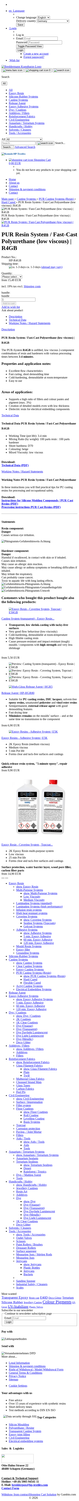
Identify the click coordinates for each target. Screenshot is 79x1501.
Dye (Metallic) (24, 1039)
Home (12, 179)
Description (15, 316)
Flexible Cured (32, 982)
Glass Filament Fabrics (29, 1065)
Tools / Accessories (20, 133)
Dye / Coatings (17, 109)
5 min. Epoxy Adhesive (37, 936)
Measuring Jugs (25, 1257)
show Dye (29, 1201)
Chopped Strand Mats (29, 1082)
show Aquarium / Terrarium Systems (37, 1155)
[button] (17, 10)
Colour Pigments (57, 1302)
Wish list (14, 60)
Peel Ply (21, 1092)
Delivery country (26, 20)
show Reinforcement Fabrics (32, 1062)
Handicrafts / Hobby (21, 126)
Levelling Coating (34, 1118)
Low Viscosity (32, 896)
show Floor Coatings (36, 1112)
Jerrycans (21, 1261)
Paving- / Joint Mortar (29, 1131)
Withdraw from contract (15, 1494)
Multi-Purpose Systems (29, 890)
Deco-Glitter (55, 1297)
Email (19, 38)
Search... (60, 143)
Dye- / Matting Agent (28, 1174)
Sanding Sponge (25, 1280)
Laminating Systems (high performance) (39, 906)
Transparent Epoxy (14, 1297)
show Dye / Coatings (28, 1015)
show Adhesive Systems (38, 933)
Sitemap (13, 1379)
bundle (5, 295)
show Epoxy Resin (27, 886)
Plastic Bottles (32, 1267)
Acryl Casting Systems (29, 986)
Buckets (28, 1274)
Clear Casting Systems (29, 966)
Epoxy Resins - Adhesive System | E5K (24, 737)
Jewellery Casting (33, 1302)
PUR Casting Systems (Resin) (33, 972)
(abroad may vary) (51, 267)
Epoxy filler (23, 949)
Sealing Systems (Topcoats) (39, 923)
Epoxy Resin (16, 93)
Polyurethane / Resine (21, 1427)
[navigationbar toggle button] (12, 70)
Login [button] (13, 28)
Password (21, 42)
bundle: (5, 292)
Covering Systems (26, 916)
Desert (27, 1168)
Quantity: (6, 273)
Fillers (19, 1055)
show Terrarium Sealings (38, 1165)
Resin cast (34, 1297)
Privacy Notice (17, 1376)
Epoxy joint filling (19, 1434)
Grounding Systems (27, 952)
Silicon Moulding (19, 1424)
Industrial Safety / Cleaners (31, 1284)
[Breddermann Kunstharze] (21, 66)
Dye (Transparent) (26, 1029)
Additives (21, 1052)
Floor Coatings (24, 1108)
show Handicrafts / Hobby (31, 1184)
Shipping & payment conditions (27, 189)
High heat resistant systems (31, 913)
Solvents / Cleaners (20, 129)
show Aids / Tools (34, 1141)
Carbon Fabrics (25, 1088)
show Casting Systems (29, 962)
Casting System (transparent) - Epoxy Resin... (27, 618)
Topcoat (21, 1125)
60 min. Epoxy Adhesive (38, 939)
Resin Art (21, 1191)
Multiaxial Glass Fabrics (30, 1078)
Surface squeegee (26, 1251)
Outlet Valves (24, 1237)
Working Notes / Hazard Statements (29, 323)
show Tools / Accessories (30, 1234)
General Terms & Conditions (25, 1372)
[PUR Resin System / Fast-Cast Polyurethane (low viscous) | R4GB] (39, 225)
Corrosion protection (28, 1128)
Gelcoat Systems (33, 926)
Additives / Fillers (19, 113)
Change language (26, 17)
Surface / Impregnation (29, 1102)
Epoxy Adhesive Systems (23, 106)
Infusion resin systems (29, 909)
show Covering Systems (38, 919)
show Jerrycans (32, 1264)
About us (14, 182)
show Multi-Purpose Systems (40, 893)
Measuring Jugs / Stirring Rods (34, 1254)
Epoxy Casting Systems (30, 969)
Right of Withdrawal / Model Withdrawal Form (36, 1369)
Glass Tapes (23, 1085)
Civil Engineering (19, 119)
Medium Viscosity (34, 899)
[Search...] (45, 143)
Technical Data (17, 319)
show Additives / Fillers (30, 1049)
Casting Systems (18, 99)
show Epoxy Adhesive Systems (34, 999)
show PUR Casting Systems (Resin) (44, 976)
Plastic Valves (36, 1307)
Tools (27, 1148)
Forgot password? (34, 57)
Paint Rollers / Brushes (29, 1244)
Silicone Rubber (12, 1302)
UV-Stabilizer (18, 1306)
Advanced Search (25, 147)
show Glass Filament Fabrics (40, 1068)
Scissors (21, 1241)
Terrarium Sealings (27, 1161)
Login (9, 1322)
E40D (44, 1297)
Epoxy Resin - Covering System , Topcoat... (27, 844)
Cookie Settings (18, 1385)
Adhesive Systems (26, 929)
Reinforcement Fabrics (22, 116)
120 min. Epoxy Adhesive (39, 943)
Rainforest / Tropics (35, 1171)
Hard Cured (30, 979)
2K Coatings (23, 1019)
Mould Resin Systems (29, 946)
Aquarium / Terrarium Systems (26, 123)
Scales (20, 1287)
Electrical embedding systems (26, 1441)
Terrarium (68, 1297)
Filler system (23, 1105)
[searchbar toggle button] (62, 70)
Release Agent (17, 103)
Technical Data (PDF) (15, 465)
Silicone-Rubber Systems (23, 96)
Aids (26, 1145)
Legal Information (19, 1362)
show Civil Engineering (30, 1098)
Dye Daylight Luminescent (32, 1032)
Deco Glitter (23, 1042)
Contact (13, 186)
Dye (18, 1198)
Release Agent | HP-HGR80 (17, 693)
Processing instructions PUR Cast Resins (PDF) (31, 507)
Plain (26, 1072)
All (10, 89)
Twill (27, 1075)
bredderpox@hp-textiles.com (30, 1484)
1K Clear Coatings (27, 1022)
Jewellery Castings (27, 1188)
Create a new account (36, 53)
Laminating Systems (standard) (34, 903)
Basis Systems (32, 1121)
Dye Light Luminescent (30, 1035)
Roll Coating (31, 1115)
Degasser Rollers (26, 1247)
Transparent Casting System (25, 1431)
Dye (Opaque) (24, 1025)
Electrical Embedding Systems (33, 989)
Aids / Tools (23, 1138)
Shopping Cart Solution (42, 1494)
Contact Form (10, 1488)
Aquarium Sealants (27, 1158)
